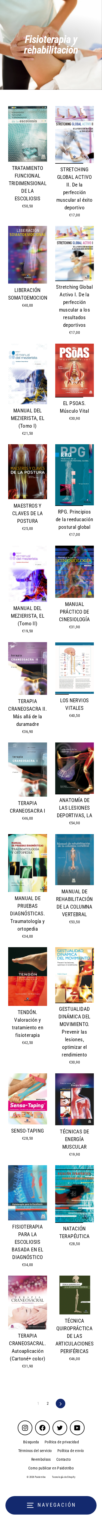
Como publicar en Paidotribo (51, 1468)
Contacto (63, 1459)
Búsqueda (31, 1442)
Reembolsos (41, 1459)
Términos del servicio (35, 1450)
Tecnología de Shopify (63, 1477)
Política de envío (70, 1450)
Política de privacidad (62, 1442)
